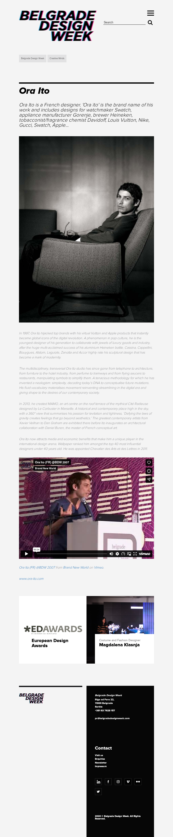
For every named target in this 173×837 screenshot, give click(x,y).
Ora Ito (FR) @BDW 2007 (37, 567)
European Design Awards (50, 643)
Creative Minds (57, 58)
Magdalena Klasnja (119, 645)
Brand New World (75, 567)
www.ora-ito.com (31, 579)
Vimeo (98, 567)
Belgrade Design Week (32, 58)
